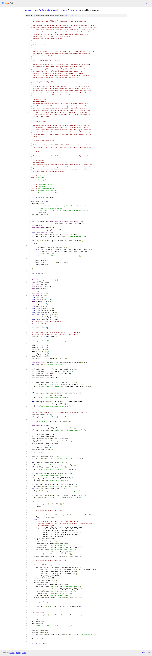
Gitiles (12, 653)
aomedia (29, 10)
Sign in (148, 3)
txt (143, 653)
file (67, 15)
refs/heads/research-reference (53, 10)
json (148, 653)
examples (75, 10)
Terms (24, 653)
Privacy (18, 653)
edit (73, 15)
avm (36, 10)
